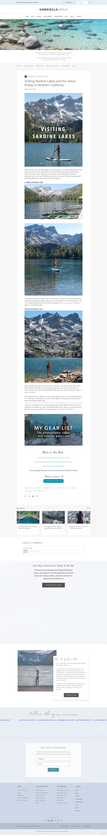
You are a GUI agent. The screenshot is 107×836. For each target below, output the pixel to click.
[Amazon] (74, 2)
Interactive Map (40, 795)
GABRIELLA (48, 9)
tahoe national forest (39, 491)
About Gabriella (21, 790)
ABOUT (77, 807)
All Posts (19, 65)
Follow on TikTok (21, 800)
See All (88, 508)
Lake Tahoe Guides (28, 65)
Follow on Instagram (22, 798)
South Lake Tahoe (61, 795)
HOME (76, 790)
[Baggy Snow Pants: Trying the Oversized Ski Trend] (79, 517)
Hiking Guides (39, 65)
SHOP (76, 804)
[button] (90, 2)
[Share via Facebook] (25, 496)
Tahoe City (60, 798)
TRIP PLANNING (78, 799)
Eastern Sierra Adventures (53, 65)
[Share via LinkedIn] (33, 496)
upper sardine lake (61, 488)
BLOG (76, 793)
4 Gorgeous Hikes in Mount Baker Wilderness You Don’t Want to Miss (52, 527)
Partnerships (20, 795)
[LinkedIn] (71, 2)
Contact (19, 793)
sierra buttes (28, 491)
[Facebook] (55, 821)
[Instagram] (64, 2)
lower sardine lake (72, 488)
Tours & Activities (40, 790)
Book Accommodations (42, 793)
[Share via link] (37, 496)
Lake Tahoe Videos (41, 800)
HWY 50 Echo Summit (62, 790)
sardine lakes (37, 488)
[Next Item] (102, 729)
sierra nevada (29, 488)
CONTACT (77, 810)
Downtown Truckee (62, 803)
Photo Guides (66, 65)
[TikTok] (69, 2)
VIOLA (63, 9)
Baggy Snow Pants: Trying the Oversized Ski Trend (78, 527)
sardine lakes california (48, 488)
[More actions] (81, 76)
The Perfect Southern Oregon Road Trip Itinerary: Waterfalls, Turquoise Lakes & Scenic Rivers (28, 527)
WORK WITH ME (78, 802)
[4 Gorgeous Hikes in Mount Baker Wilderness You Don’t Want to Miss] (53, 517)
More (73, 65)
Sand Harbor (60, 800)
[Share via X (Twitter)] (29, 496)
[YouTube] (66, 2)
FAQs (37, 803)
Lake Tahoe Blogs (40, 798)
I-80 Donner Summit (62, 793)
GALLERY (77, 796)
